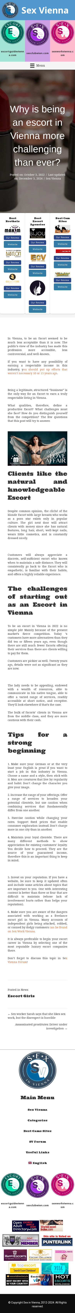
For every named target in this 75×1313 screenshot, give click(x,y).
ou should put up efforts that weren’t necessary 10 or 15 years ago (37, 371)
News (24, 990)
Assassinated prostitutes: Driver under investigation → (41, 1026)
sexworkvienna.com (62, 53)
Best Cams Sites (37, 1131)
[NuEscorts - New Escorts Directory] (55, 1268)
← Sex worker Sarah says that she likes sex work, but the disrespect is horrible (36, 1015)
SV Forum (37, 1141)
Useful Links (37, 1152)
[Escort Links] (64, 1255)
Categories (38, 1120)
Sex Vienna (53, 178)
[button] (12, 237)
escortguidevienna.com (12, 53)
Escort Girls (21, 996)
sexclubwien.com (37, 53)
